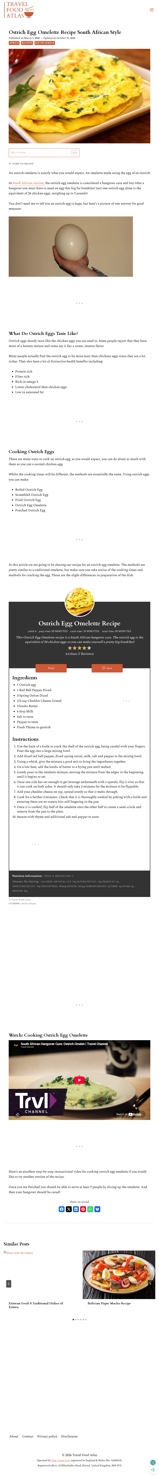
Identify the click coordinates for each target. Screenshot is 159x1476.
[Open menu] (151, 10)
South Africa (44, 43)
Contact (27, 1436)
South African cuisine (28, 183)
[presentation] (40, 1275)
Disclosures (69, 1436)
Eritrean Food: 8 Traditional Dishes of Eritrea (36, 1305)
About (13, 1436)
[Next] (150, 1284)
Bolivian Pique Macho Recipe (110, 1303)
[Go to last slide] (8, 1284)
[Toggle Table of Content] (72, 152)
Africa (14, 43)
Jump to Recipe (23, 164)
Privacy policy (47, 1436)
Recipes (27, 43)
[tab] (73, 1319)
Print (51, 668)
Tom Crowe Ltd (60, 1460)
